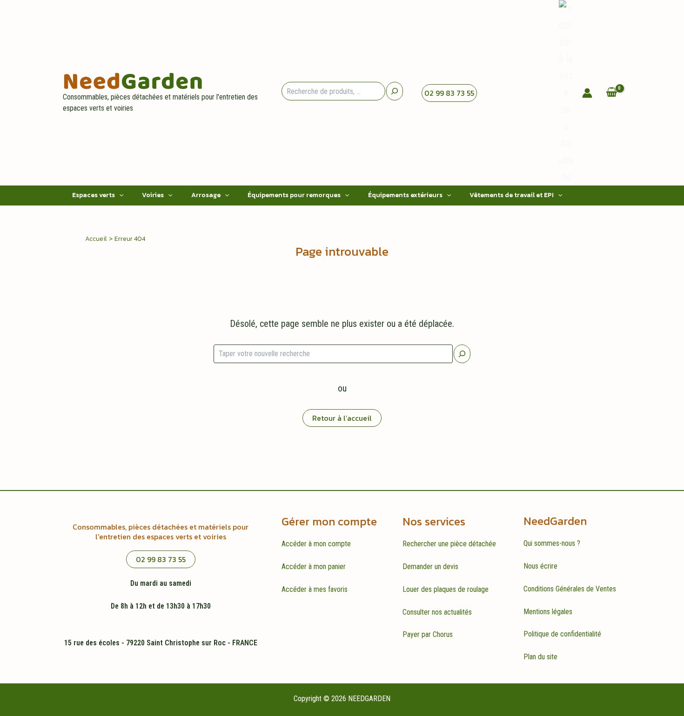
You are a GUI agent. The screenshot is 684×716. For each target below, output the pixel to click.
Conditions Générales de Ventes (569, 588)
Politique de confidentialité (562, 634)
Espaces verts (93, 195)
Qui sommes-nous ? (551, 543)
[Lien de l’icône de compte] (587, 93)
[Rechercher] (462, 354)
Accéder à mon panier (314, 566)
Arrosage (206, 195)
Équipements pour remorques (294, 195)
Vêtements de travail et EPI (511, 195)
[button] (119, 195)
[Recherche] (394, 91)
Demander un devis (430, 566)
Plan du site (540, 656)
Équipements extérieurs (405, 195)
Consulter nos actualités (437, 612)
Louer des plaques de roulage (445, 589)
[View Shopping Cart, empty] (611, 92)
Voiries (153, 195)
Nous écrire (540, 566)
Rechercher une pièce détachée (449, 543)
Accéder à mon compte (316, 543)
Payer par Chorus (427, 634)
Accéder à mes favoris (315, 589)
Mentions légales (547, 611)
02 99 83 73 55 (449, 93)
